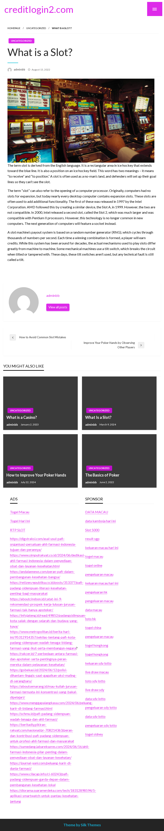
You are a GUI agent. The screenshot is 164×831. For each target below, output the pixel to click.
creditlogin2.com (38, 9)
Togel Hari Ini (20, 521)
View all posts (57, 307)
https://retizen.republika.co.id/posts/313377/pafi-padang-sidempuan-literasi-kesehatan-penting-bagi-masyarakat (46, 587)
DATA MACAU (96, 512)
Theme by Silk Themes (82, 825)
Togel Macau (19, 512)
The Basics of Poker (102, 475)
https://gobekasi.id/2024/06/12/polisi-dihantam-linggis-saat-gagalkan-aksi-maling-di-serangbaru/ (43, 675)
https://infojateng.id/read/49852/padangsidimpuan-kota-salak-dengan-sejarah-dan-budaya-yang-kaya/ (48, 620)
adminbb (20, 69)
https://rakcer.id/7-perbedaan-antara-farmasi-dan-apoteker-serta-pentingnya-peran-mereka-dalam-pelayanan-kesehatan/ (44, 659)
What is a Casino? (21, 417)
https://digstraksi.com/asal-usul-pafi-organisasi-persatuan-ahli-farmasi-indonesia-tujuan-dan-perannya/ (43, 544)
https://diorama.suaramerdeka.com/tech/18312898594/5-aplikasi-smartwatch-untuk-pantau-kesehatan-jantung (53, 795)
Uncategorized (36, 28)
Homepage (13, 28)
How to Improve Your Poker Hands (36, 475)
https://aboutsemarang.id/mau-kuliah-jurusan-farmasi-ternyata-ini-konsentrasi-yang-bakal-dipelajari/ (44, 691)
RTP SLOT (17, 530)
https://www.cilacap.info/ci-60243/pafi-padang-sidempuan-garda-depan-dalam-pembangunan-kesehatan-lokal (40, 779)
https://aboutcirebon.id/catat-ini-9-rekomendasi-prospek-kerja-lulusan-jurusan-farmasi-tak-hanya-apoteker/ (43, 604)
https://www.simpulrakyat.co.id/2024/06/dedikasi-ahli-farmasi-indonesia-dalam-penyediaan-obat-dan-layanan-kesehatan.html (47, 560)
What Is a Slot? (98, 417)
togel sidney (94, 734)
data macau (93, 610)
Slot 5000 (92, 530)
